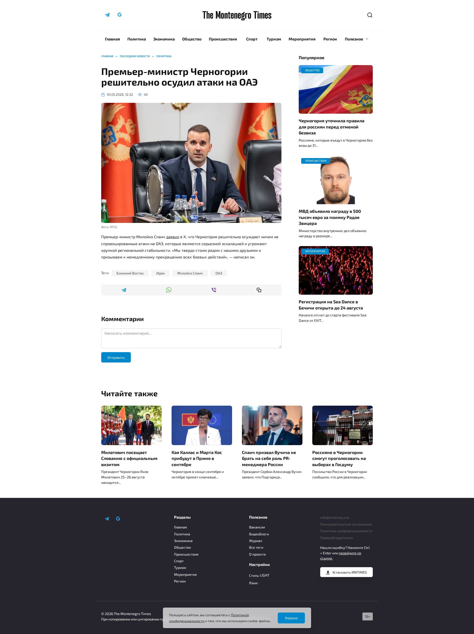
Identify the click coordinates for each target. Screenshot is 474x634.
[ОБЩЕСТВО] (336, 110)
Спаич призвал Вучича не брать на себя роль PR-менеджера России (269, 458)
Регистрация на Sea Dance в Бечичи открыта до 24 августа (331, 304)
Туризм (274, 38)
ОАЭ (219, 273)
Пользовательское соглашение (346, 524)
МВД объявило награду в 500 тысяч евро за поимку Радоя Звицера (330, 217)
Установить (349, 572)
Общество (191, 38)
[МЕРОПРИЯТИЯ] (336, 291)
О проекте (257, 554)
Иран (160, 273)
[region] (237, 618)
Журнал (255, 541)
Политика (136, 38)
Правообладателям (336, 538)
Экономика (164, 38)
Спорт (251, 38)
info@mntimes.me (334, 517)
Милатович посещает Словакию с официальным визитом (129, 458)
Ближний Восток (130, 273)
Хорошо (291, 618)
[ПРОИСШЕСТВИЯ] (336, 201)
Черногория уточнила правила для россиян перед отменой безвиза (331, 126)
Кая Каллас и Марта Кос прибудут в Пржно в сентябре (197, 458)
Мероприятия (302, 38)
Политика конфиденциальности (346, 531)
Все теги (256, 547)
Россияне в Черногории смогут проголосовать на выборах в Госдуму (339, 458)
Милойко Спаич (190, 273)
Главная (112, 38)
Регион (330, 38)
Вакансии (257, 527)
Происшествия (223, 38)
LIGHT (264, 575)
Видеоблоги (259, 534)
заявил (172, 236)
